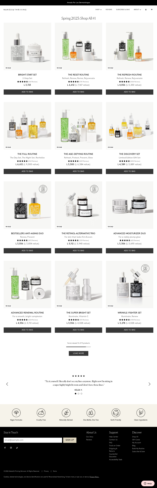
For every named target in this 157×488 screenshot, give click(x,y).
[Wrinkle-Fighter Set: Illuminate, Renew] (129, 284)
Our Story (89, 437)
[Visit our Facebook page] (5, 448)
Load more (78, 353)
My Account (136, 443)
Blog (133, 446)
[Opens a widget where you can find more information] (148, 484)
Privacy (46, 471)
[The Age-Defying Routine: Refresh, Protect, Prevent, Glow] (78, 125)
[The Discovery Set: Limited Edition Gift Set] (129, 125)
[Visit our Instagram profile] (11, 448)
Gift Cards (136, 440)
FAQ (110, 443)
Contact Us (113, 440)
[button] (101, 10)
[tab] (75, 393)
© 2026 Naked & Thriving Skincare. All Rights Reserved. (22, 471)
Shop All (135, 437)
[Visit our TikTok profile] (17, 447)
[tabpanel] (78, 383)
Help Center (113, 437)
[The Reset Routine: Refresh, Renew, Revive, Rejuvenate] (78, 46)
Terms (55, 471)
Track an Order (114, 446)
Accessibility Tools (115, 460)
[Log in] (146, 10)
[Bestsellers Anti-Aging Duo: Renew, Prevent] (27, 205)
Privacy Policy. (94, 477)
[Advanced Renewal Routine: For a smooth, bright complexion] (27, 284)
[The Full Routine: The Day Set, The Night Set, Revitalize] (27, 125)
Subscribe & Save (123, 9)
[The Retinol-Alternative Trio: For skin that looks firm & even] (78, 205)
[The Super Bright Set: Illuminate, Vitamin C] (78, 284)
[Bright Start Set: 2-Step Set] (27, 46)
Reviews (109, 9)
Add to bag (27, 92)
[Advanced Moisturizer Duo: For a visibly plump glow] (129, 205)
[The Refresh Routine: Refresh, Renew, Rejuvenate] (129, 46)
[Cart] (152, 10)
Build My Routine (138, 448)
